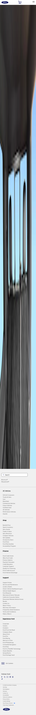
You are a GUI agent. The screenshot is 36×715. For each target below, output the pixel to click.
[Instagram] (10, 677)
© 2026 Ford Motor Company (10, 685)
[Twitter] (4, 677)
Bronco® (4, 480)
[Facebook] (2, 677)
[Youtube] (7, 677)
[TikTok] (2, 679)
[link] (5, 687)
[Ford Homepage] (6, 710)
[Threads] (12, 677)
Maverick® (5, 482)
